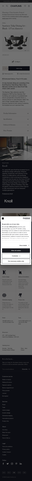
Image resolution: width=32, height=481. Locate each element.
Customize (15, 255)
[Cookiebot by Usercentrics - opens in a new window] (23, 218)
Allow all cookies (16, 250)
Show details (23, 245)
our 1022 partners (12, 226)
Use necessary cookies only (16, 261)
